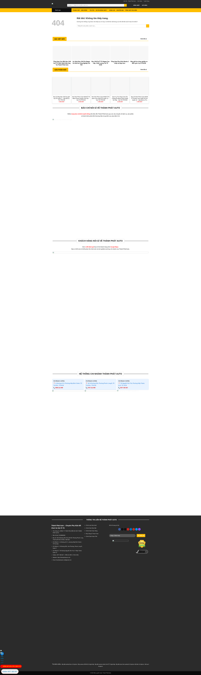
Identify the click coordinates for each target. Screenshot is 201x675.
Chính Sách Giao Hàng (91, 530)
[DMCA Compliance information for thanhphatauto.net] (142, 551)
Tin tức (92, 10)
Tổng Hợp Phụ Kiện (131, 10)
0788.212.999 (68, 555)
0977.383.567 (60, 555)
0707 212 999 (91, 387)
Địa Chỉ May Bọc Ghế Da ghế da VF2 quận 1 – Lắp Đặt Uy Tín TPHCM (61, 98)
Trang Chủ (76, 10)
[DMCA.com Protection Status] (142, 544)
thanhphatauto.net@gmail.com (63, 560)
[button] (136, 5)
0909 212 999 (59, 387)
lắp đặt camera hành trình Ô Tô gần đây (105, 664)
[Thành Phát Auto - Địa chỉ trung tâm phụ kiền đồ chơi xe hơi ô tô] (58, 5)
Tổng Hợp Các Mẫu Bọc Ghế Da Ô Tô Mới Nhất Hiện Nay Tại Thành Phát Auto (62, 63)
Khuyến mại (120, 10)
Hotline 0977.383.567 (9, 671)
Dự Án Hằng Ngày (101, 10)
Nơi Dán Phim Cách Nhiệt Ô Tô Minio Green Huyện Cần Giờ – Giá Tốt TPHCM (81, 98)
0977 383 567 (124, 387)
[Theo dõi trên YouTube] (133, 529)
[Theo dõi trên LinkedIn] (131, 529)
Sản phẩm (84, 10)
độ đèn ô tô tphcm (139, 664)
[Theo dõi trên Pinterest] (128, 529)
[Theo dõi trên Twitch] (139, 529)
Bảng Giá (112, 10)
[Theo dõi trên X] (122, 529)
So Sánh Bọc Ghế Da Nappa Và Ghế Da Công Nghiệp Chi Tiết (81, 63)
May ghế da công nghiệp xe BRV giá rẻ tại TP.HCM (138, 62)
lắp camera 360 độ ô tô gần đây (86, 664)
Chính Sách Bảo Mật (91, 528)
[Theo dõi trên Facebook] (119, 529)
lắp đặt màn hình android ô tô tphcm (125, 664)
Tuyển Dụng (146, 1)
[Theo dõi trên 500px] (136, 529)
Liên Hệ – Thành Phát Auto (129, 1)
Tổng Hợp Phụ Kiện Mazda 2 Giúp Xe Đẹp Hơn (120, 62)
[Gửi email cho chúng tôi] (125, 529)
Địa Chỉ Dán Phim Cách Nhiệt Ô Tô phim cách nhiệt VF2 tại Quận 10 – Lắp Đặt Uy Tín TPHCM (139, 98)
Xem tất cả (143, 38)
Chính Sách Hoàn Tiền (91, 536)
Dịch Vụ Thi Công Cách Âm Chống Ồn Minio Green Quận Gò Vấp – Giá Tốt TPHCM (120, 98)
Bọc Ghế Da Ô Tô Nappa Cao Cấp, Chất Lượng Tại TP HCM (100, 63)
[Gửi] (125, 5)
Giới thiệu (139, 1)
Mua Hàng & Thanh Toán (92, 533)
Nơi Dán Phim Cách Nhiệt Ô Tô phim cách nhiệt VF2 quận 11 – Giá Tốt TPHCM (100, 98)
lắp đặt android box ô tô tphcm (69, 664)
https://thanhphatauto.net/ (63, 557)
